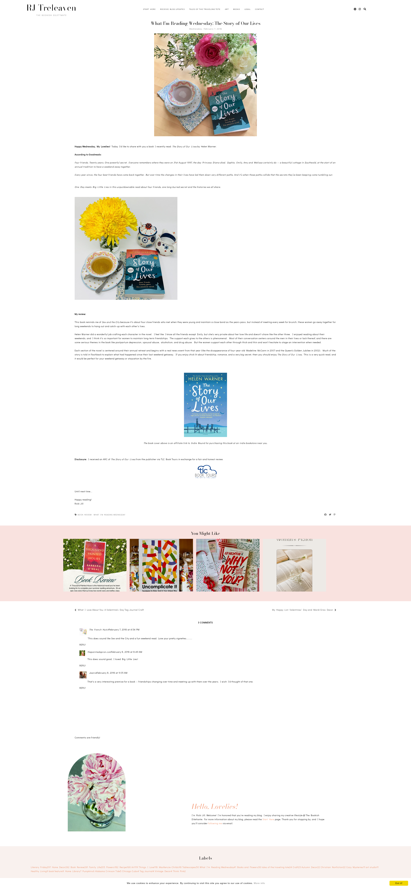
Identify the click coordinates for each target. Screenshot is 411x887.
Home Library (73, 871)
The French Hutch (99, 629)
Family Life (97, 867)
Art (227, 9)
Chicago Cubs (130, 871)
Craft (297, 867)
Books (236, 9)
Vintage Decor (163, 871)
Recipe (125, 867)
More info (259, 883)
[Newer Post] (145, 610)
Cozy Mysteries (355, 867)
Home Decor (61, 867)
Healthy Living (39, 871)
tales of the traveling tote (277, 867)
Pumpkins (89, 871)
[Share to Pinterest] (334, 514)
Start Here (149, 9)
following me (215, 823)
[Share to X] (330, 514)
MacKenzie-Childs (170, 867)
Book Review (85, 514)
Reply (82, 644)
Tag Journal (147, 871)
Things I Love (148, 867)
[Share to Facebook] (325, 514)
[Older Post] (270, 610)
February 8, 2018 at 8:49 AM (126, 651)
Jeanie (93, 672)
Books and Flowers (249, 867)
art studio (372, 867)
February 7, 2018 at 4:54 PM (124, 629)
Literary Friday (41, 867)
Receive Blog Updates (172, 9)
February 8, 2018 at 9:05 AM (112, 672)
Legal (248, 9)
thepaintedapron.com (99, 651)
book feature (56, 871)
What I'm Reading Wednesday (109, 514)
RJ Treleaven (51, 8)
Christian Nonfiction (333, 867)
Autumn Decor (311, 867)
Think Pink (179, 871)
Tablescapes (190, 867)
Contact (259, 9)
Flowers (112, 867)
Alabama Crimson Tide (108, 871)
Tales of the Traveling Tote (204, 9)
